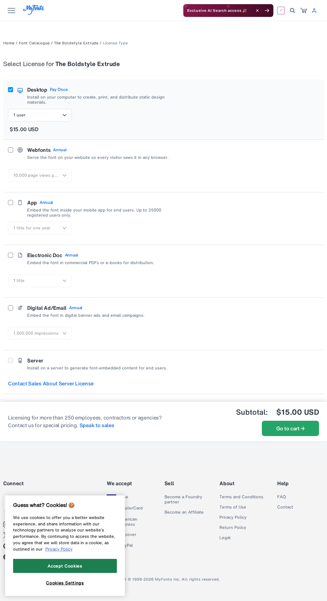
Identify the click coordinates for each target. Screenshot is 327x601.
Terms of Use (232, 507)
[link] (303, 10)
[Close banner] (257, 10)
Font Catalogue (34, 43)
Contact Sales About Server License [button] (51, 383)
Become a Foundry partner (183, 499)
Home (8, 43)
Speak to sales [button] (97, 425)
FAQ (281, 497)
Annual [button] (59, 149)
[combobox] (40, 115)
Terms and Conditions (241, 497)
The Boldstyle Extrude (76, 43)
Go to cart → (290, 428)
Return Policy (232, 527)
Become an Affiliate (184, 512)
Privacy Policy (233, 517)
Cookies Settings (65, 583)
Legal (225, 537)
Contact (285, 507)
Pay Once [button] (59, 89)
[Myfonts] (33, 13)
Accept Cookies (65, 566)
